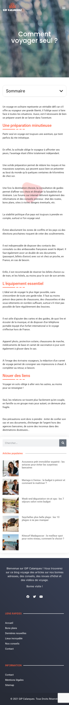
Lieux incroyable (13, 638)
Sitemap (9, 685)
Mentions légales (14, 680)
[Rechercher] (62, 443)
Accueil (9, 622)
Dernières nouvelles (15, 633)
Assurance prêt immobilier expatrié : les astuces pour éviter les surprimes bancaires (43, 464)
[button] (63, 7)
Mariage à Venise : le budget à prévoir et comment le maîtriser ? (43, 482)
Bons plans (11, 628)
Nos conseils (12, 643)
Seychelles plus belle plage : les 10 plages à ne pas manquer (41, 519)
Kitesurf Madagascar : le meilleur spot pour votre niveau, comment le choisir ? (43, 537)
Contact (9, 648)
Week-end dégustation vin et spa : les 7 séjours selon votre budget (43, 500)
